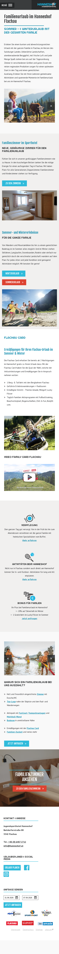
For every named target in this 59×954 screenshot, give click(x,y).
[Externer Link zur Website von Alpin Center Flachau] (14, 917)
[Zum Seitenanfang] (56, 951)
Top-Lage (11, 701)
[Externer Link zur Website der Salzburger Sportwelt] (28, 926)
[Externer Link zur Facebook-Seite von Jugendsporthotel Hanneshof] (26, 869)
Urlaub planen (12, 867)
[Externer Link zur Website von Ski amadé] (45, 926)
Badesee (11, 720)
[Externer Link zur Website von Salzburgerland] (47, 917)
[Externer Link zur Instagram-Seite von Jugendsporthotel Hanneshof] (6, 876)
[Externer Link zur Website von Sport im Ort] (31, 917)
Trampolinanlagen (36, 713)
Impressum (15, 929)
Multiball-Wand (14, 716)
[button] (7, 5)
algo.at (48, 929)
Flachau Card (33, 728)
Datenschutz (28, 929)
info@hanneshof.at (13, 845)
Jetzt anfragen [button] (13, 904)
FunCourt (23, 713)
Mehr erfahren (29, 540)
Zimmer (40, 694)
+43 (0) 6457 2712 (17, 841)
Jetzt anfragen (29, 618)
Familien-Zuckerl (15, 732)
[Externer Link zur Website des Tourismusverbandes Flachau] (12, 926)
